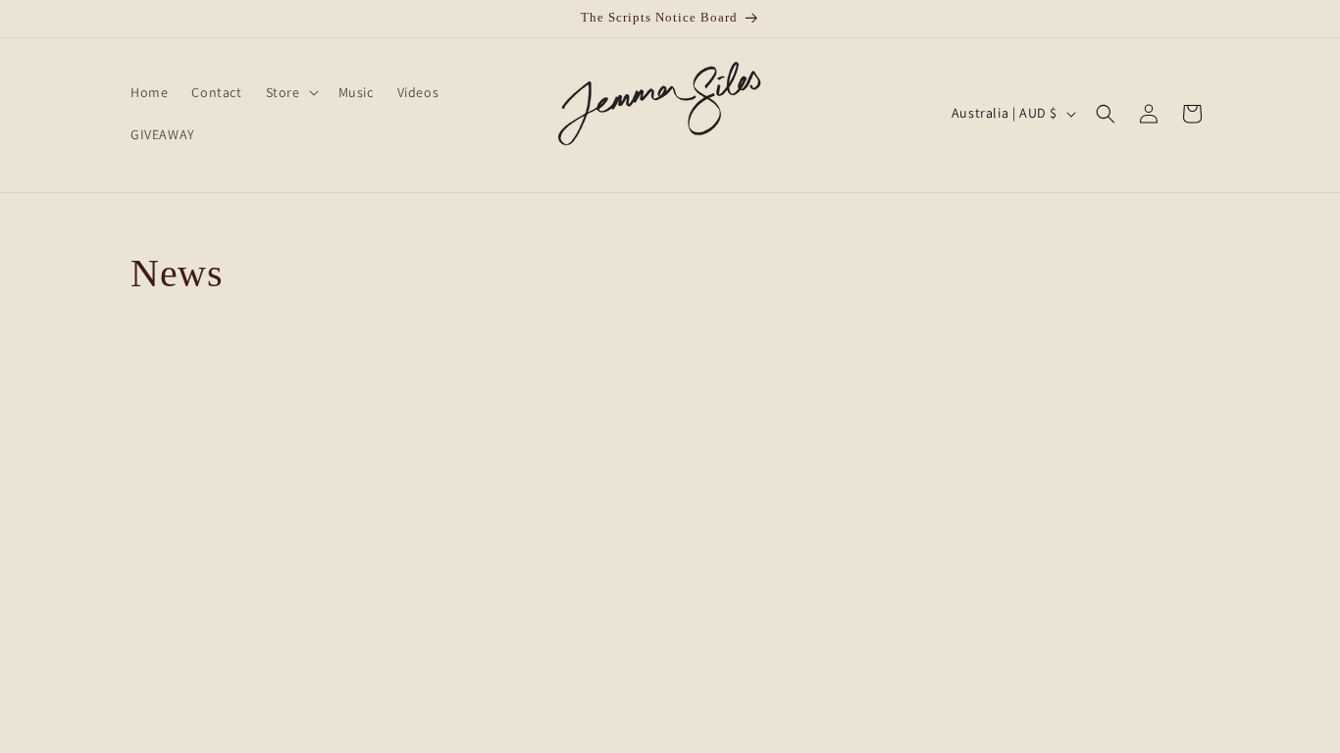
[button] (290, 92)
